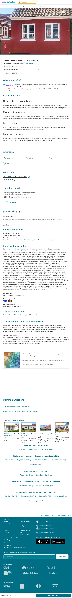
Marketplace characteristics (27, 528)
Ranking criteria (24, 526)
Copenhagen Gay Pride (29, 496)
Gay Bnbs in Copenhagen (44, 486)
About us (6, 521)
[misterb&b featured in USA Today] (8, 573)
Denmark (12, 6)
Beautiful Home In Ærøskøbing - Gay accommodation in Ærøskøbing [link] (59, 434)
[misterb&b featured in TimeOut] (51, 567)
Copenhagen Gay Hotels (44, 475)
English (47, 515)
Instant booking (53, 595)
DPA (21, 532)
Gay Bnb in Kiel (10, 460)
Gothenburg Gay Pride (36, 501)
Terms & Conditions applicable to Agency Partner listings (36, 240)
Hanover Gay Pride (60, 496)
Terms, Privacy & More (63, 515)
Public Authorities (24, 534)
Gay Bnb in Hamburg (24, 460)
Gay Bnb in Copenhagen (59, 460)
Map (20, 66)
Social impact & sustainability (11, 538)
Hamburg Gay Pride (11, 496)
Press (5, 528)
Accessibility (7, 524)
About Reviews (24, 524)
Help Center (23, 547)
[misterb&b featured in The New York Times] (30, 573)
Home (6, 6)
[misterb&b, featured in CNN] (6, 567)
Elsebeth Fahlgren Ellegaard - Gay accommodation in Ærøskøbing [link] (43, 435)
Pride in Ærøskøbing (47, 449)
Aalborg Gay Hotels (26, 475)
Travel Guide (33, 449)
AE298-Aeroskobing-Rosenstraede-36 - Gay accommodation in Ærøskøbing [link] (25, 434)
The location (12, 202)
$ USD (41, 515)
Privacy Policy (19, 315)
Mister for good (8, 540)
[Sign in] (67, 12)
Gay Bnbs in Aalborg (26, 486)
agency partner (30, 63)
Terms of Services (8, 315)
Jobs (5, 526)
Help (53, 515)
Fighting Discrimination (9, 542)
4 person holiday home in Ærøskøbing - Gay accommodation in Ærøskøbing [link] (8, 434)
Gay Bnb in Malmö (36, 465)
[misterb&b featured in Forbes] (53, 573)
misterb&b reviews (25, 530)
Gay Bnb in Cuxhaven (41, 460)
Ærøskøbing (21, 6)
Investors (6, 532)
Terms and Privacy (25, 521)
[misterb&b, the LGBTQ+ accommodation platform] (8, 2)
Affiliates (6, 530)
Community (22, 449)
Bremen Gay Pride (45, 496)
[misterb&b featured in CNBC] (28, 567)
